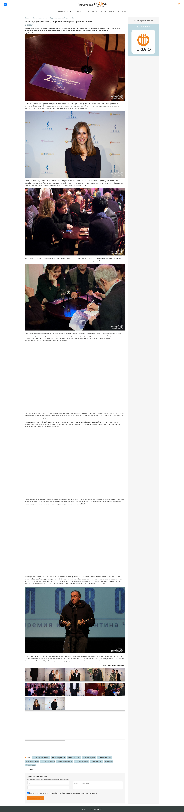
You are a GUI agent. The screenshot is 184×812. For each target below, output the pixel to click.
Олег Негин (109, 761)
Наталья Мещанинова (64, 761)
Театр (87, 12)
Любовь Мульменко (48, 761)
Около (112, 12)
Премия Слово (31, 765)
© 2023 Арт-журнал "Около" (92, 809)
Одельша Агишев (96, 761)
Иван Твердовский (32, 761)
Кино (94, 12)
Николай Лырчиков (81, 761)
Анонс (79, 12)
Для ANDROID (143, 26)
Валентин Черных (89, 758)
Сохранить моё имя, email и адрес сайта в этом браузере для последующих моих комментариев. (63, 793)
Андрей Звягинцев (73, 758)
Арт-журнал (85, 4)
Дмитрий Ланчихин (104, 758)
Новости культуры (65, 12)
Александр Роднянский (41, 758)
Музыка (103, 12)
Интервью (122, 12)
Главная (27, 18)
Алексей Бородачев (58, 758)
